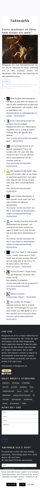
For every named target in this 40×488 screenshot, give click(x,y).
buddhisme (28, 399)
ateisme (6, 399)
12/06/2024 (11, 191)
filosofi (5, 387)
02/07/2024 (11, 166)
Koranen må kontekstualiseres (19, 316)
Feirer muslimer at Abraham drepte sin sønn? (19, 30)
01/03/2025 (18, 141)
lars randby (15, 221)
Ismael (14, 86)
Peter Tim (14, 252)
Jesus (19, 391)
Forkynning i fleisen (15, 297)
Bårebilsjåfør (16, 98)
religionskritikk (8, 391)
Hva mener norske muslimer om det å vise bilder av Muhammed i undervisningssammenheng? (20, 210)
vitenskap (26, 383)
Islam (24, 403)
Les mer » (6, 81)
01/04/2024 (11, 216)
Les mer (31, 484)
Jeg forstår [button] (11, 484)
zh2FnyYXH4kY (17, 271)
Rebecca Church (17, 294)
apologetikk (16, 399)
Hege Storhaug (29, 85)
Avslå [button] (22, 484)
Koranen (21, 86)
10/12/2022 (11, 289)
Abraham (9, 85)
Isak (9, 86)
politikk (14, 387)
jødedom (23, 387)
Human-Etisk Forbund (22, 395)
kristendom (14, 403)
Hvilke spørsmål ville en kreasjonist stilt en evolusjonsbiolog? (22, 285)
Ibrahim (5, 86)
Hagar (21, 85)
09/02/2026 (19, 116)
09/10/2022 (11, 319)
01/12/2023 (26, 266)
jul (32, 391)
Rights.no (27, 86)
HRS (36, 85)
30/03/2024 (11, 247)
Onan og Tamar (13, 266)
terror (5, 403)
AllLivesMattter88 (18, 171)
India (26, 391)
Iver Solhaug (16, 146)
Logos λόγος (16, 196)
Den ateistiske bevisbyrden (18, 163)
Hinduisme (7, 395)
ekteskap (15, 383)
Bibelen (15, 85)
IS (33, 395)
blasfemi (6, 383)
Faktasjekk (9, 88)
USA (31, 387)
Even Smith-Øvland (19, 121)
